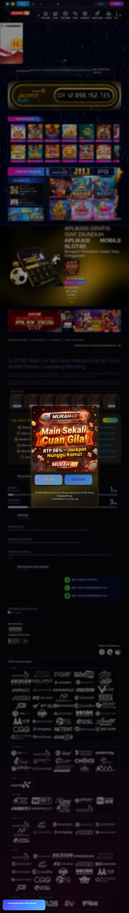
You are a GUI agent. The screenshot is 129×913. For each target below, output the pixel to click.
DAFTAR (78, 479)
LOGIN (48, 479)
